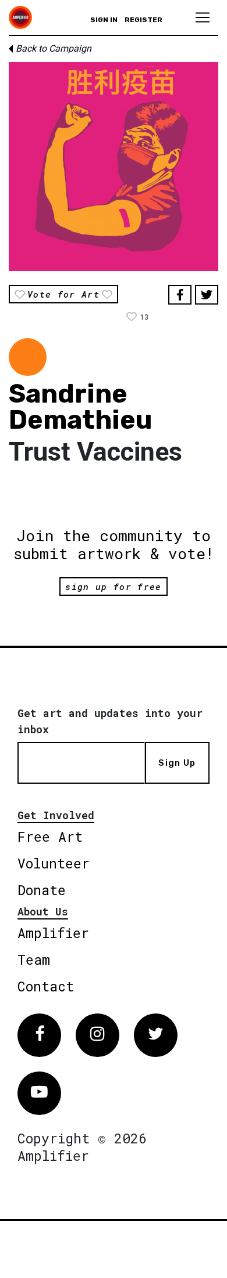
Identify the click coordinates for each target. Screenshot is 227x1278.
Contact (45, 986)
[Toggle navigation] (202, 17)
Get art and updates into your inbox (110, 721)
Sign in (104, 20)
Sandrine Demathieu (80, 406)
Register (143, 20)
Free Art (50, 836)
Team (33, 959)
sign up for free (113, 586)
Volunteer (53, 863)
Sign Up (177, 763)
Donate (41, 890)
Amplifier (53, 933)
